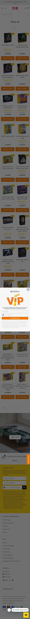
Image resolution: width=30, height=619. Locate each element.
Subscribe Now (15, 318)
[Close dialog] (28, 289)
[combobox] (4, 315)
